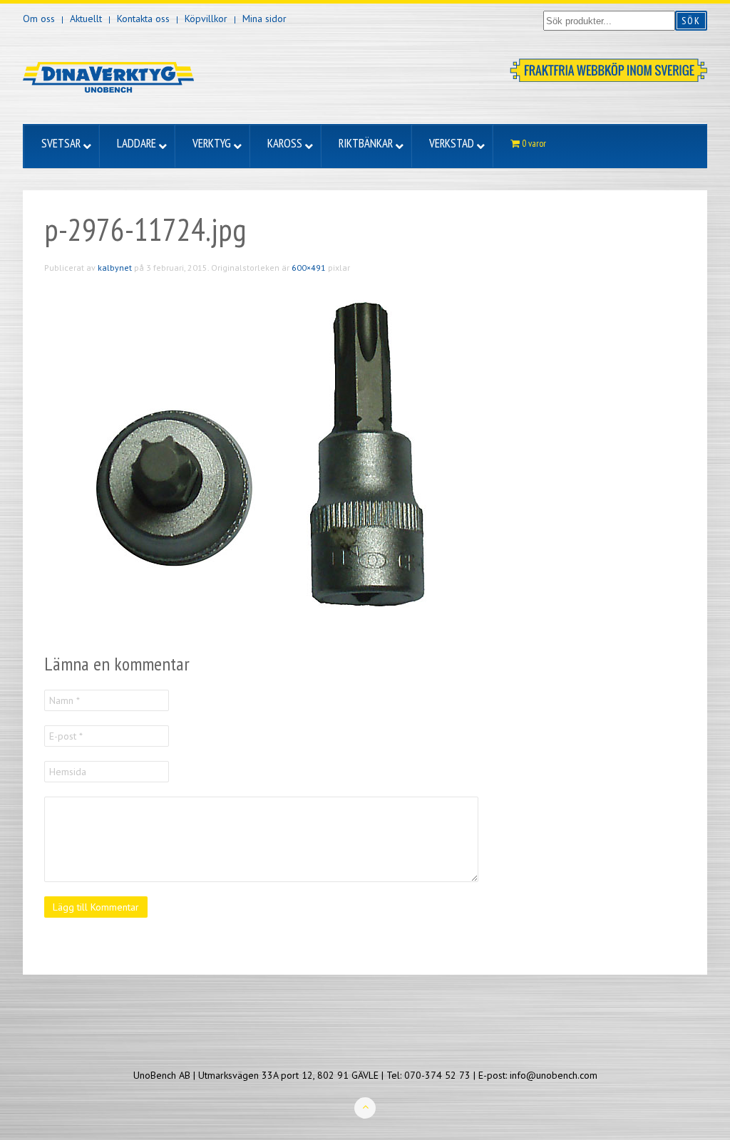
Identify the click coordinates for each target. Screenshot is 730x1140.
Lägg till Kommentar (96, 907)
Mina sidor (264, 18)
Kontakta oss (143, 18)
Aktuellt (86, 18)
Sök (691, 20)
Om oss (39, 18)
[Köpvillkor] (608, 69)
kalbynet (115, 267)
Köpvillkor (206, 18)
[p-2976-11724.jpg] (258, 462)
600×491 (309, 267)
